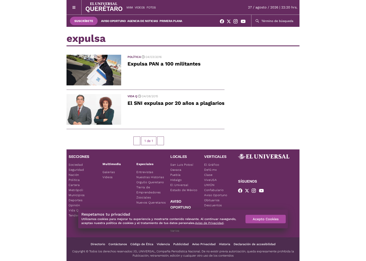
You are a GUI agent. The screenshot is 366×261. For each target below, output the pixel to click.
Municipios (77, 195)
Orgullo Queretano (150, 182)
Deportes (76, 200)
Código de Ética (141, 244)
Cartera (74, 185)
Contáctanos (117, 244)
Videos (140, 7)
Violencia (163, 244)
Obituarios (212, 200)
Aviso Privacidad (204, 244)
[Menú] (74, 7)
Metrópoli (76, 190)
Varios (174, 230)
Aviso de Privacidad (209, 223)
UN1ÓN (209, 185)
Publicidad (181, 244)
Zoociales (143, 197)
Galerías (109, 172)
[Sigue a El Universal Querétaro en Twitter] (230, 22)
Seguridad (76, 169)
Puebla (175, 174)
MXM (129, 7)
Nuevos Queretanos (151, 202)
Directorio (98, 244)
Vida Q (132, 96)
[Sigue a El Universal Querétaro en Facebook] (223, 22)
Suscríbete (83, 21)
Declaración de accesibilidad (255, 244)
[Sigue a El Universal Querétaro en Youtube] (244, 22)
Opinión (74, 205)
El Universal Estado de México (183, 187)
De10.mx (210, 169)
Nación (74, 174)
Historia (224, 244)
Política (134, 57)
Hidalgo (176, 180)
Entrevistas (144, 172)
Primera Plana (170, 21)
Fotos (151, 7)
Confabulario (213, 190)
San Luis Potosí (181, 164)
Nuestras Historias (150, 177)
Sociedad (76, 164)
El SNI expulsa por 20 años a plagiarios (176, 103)
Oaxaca (176, 169)
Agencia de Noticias (142, 21)
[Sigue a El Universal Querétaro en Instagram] (236, 22)
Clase (208, 174)
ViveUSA (210, 180)
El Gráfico (211, 164)
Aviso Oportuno (113, 21)
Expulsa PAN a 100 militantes (164, 64)
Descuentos (213, 205)
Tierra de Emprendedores (148, 190)
